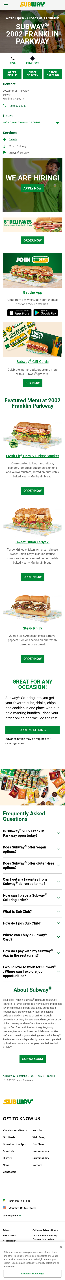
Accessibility (9, 1241)
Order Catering (53, 74)
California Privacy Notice (45, 1230)
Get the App (32, 292)
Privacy (7, 1230)
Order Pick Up (12, 74)
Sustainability (40, 1158)
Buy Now (32, 383)
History (7, 1158)
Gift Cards (9, 1137)
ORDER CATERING (33, 730)
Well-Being (39, 1137)
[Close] (61, 1247)
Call (13, 63)
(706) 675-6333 (17, 105)
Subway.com (32, 1059)
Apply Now (32, 188)
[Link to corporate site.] (18, 1113)
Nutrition (37, 1130)
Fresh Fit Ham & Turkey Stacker (32, 456)
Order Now (32, 240)
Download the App (14, 1144)
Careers (37, 1165)
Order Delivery (32, 74)
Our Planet (38, 1144)
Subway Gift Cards (33, 361)
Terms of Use (9, 1235)
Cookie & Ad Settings (32, 1273)
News (6, 1165)
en (10, 1215)
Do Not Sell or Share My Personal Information (44, 1237)
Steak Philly (32, 628)
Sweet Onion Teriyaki (32, 542)
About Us (8, 1151)
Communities (40, 1151)
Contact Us (9, 1172)
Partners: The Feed (19, 1201)
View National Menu (15, 1130)
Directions (32, 63)
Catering (13, 139)
